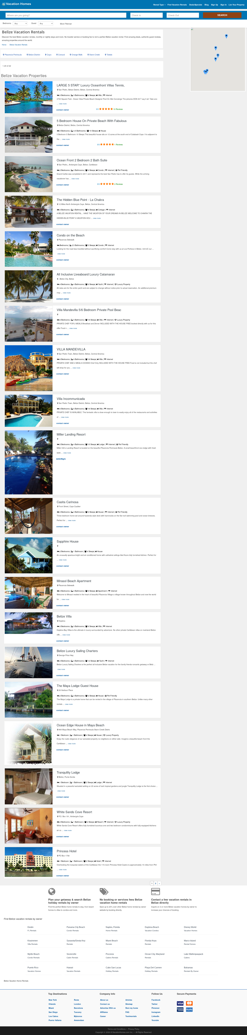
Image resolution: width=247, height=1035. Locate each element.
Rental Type (158, 4)
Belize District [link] (34, 54)
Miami (51, 1008)
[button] (217, 56)
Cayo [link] (48, 54)
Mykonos (78, 1016)
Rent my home (131, 1008)
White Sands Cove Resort (74, 812)
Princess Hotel (66, 851)
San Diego (53, 1012)
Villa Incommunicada (71, 398)
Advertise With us (108, 1008)
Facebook (156, 1000)
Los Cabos (53, 1016)
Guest (33, 23)
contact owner (62, 109)
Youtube (155, 1020)
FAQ (127, 1012)
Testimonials (131, 1016)
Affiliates (104, 1012)
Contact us (105, 1004)
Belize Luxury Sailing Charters (77, 650)
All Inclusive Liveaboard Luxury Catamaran (86, 274)
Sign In (223, 4)
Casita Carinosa (67, 502)
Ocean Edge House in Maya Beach (80, 725)
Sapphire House (67, 541)
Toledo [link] (109, 54)
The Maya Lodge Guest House (77, 685)
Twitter (154, 1004)
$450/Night (61, 459)
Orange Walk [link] (76, 54)
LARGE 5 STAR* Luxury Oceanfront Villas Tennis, (91, 85)
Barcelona (78, 1008)
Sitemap (129, 1004)
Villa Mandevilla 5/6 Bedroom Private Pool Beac (89, 309)
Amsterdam (79, 1020)
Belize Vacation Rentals (18, 44)
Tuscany (77, 1012)
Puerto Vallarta (55, 1020)
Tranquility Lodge (68, 772)
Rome (76, 1000)
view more (63, 103)
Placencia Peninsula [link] (13, 54)
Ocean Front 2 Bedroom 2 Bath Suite (82, 160)
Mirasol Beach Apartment (74, 580)
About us (104, 1000)
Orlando (52, 1004)
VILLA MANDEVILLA (71, 349)
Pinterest (155, 1008)
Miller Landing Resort (71, 434)
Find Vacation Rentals (177, 4)
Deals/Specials (195, 4)
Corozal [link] (61, 54)
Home (4, 44)
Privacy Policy (133, 1029)
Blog (207, 4)
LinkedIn (155, 1016)
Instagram (156, 1012)
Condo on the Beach (71, 235)
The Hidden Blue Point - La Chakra (80, 199)
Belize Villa (64, 616)
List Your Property (236, 4)
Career (103, 1016)
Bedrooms (7, 23)
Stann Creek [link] (94, 54)
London (77, 1004)
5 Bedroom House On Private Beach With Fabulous (92, 120)
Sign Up (214, 4)
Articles (128, 1000)
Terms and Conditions (117, 1029)
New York (53, 1000)
